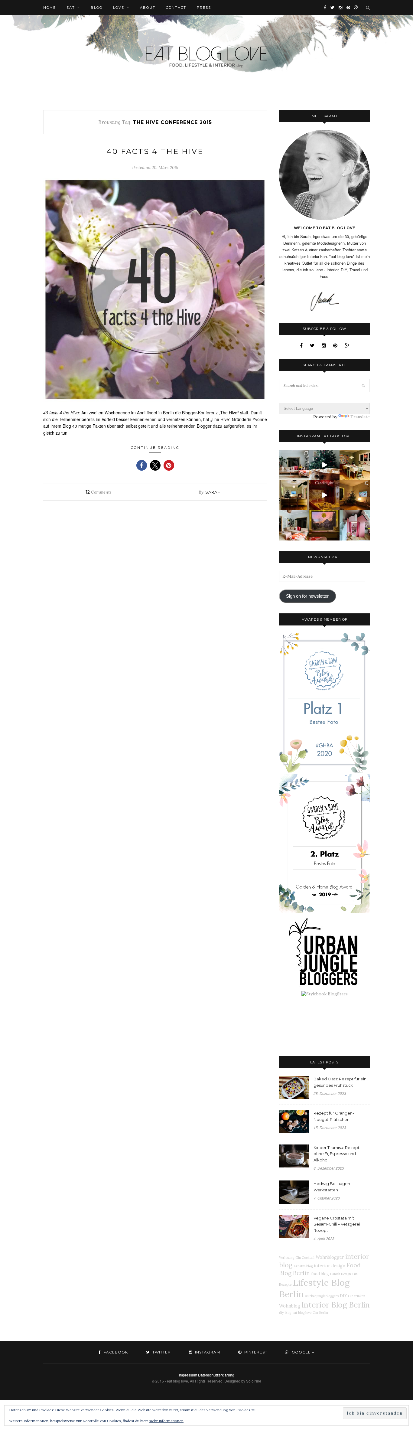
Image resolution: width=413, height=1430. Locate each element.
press (204, 7)
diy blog (285, 1313)
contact (176, 7)
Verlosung (286, 1257)
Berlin (323, 1313)
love (118, 7)
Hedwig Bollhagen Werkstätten (332, 1186)
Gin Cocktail (304, 1257)
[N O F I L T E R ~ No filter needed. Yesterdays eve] (324, 525)
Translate (360, 417)
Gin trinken (356, 1296)
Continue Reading (155, 448)
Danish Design (340, 1274)
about (147, 7)
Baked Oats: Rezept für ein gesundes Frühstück (340, 1082)
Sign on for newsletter (307, 596)
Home (49, 7)
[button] (141, 465)
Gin (315, 1313)
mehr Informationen (166, 1421)
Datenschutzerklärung (216, 1374)
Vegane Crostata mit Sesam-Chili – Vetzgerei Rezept (337, 1224)
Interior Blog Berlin (335, 1305)
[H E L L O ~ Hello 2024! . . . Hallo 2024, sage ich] (294, 465)
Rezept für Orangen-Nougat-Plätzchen (334, 1116)
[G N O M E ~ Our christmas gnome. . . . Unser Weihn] (324, 465)
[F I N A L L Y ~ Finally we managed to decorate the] (355, 495)
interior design (329, 1265)
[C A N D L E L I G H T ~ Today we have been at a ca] (324, 495)
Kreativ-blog (303, 1266)
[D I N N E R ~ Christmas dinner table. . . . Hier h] (355, 465)
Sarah (213, 492)
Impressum (188, 1374)
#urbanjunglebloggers (322, 1296)
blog (96, 7)
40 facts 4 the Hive (155, 151)
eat (71, 7)
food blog (320, 1273)
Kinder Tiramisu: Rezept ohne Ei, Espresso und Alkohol (336, 1154)
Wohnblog (289, 1306)
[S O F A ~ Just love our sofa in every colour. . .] (294, 525)
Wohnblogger (330, 1257)
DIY (343, 1295)
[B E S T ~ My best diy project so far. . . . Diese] (355, 525)
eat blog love (301, 1313)
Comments (99, 492)
